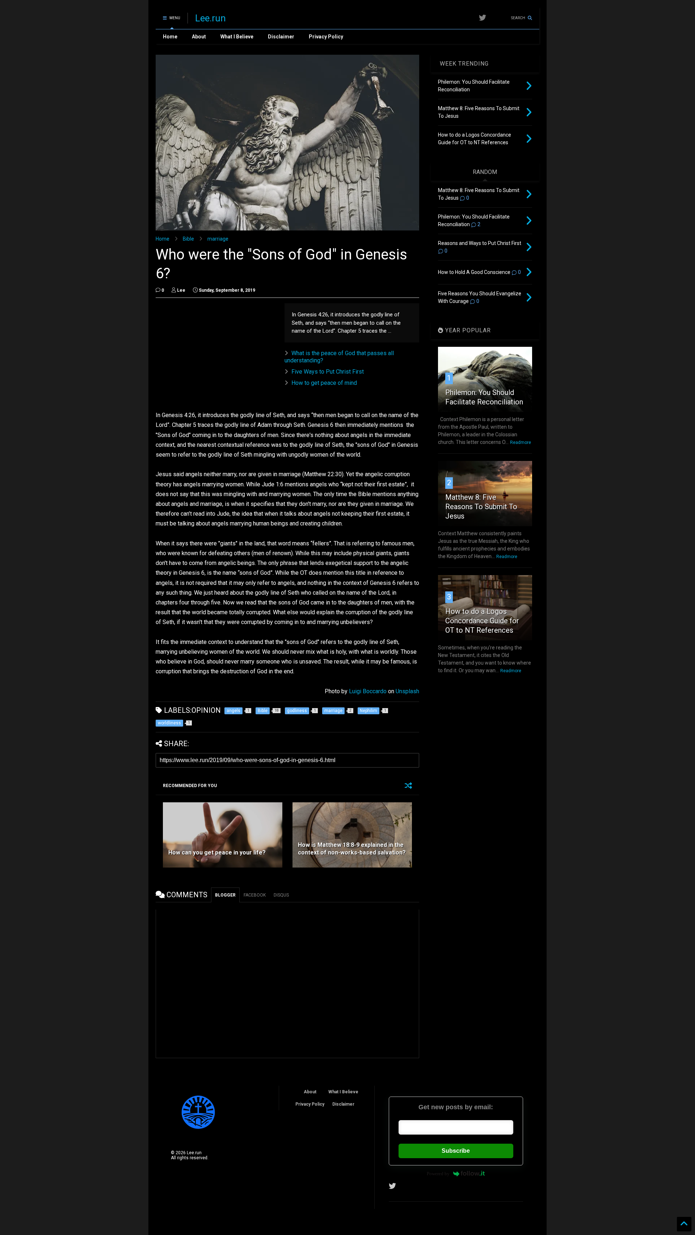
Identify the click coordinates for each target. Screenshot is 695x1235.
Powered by (438, 1173)
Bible (188, 239)
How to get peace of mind (324, 382)
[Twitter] (482, 18)
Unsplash (407, 691)
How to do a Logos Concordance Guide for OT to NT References (482, 621)
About (199, 36)
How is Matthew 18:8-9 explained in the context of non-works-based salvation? (352, 848)
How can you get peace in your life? (217, 852)
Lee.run (210, 18)
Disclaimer (281, 36)
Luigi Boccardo (368, 691)
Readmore (520, 442)
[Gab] (495, 18)
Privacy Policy (326, 36)
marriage (217, 239)
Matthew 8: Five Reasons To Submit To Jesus (481, 506)
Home (170, 36)
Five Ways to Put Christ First (327, 371)
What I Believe (236, 36)
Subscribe (456, 1151)
